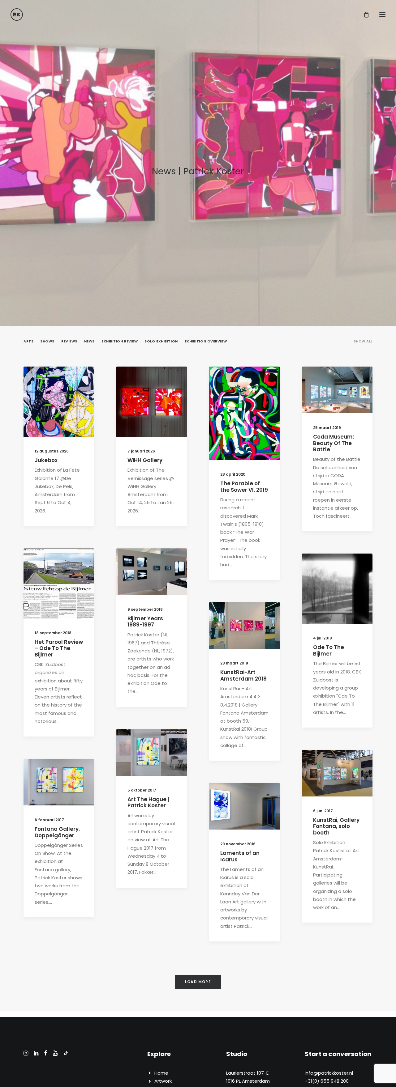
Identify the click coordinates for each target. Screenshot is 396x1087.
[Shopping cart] (363, 14)
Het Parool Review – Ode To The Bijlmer (59, 648)
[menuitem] (363, 346)
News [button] (89, 341)
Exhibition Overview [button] (206, 341)
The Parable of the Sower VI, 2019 (244, 486)
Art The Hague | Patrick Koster (148, 802)
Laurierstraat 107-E (247, 1073)
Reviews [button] (69, 341)
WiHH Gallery (144, 460)
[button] (59, 402)
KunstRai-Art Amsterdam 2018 (243, 675)
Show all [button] (363, 341)
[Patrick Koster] (17, 14)
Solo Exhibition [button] (161, 341)
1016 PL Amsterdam (248, 1081)
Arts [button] (28, 341)
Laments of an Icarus (240, 856)
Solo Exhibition (64, 391)
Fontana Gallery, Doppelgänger (57, 832)
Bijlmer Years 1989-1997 (145, 621)
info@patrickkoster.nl (329, 1073)
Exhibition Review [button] (119, 341)
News (76, 381)
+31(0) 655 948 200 (327, 1081)
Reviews (337, 391)
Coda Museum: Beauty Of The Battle (333, 443)
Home (161, 1073)
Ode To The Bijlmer (328, 650)
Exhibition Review (63, 573)
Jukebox (46, 460)
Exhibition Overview (246, 798)
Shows (353, 381)
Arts (61, 381)
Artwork (163, 1081)
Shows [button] (47, 341)
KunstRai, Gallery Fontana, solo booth (336, 826)
